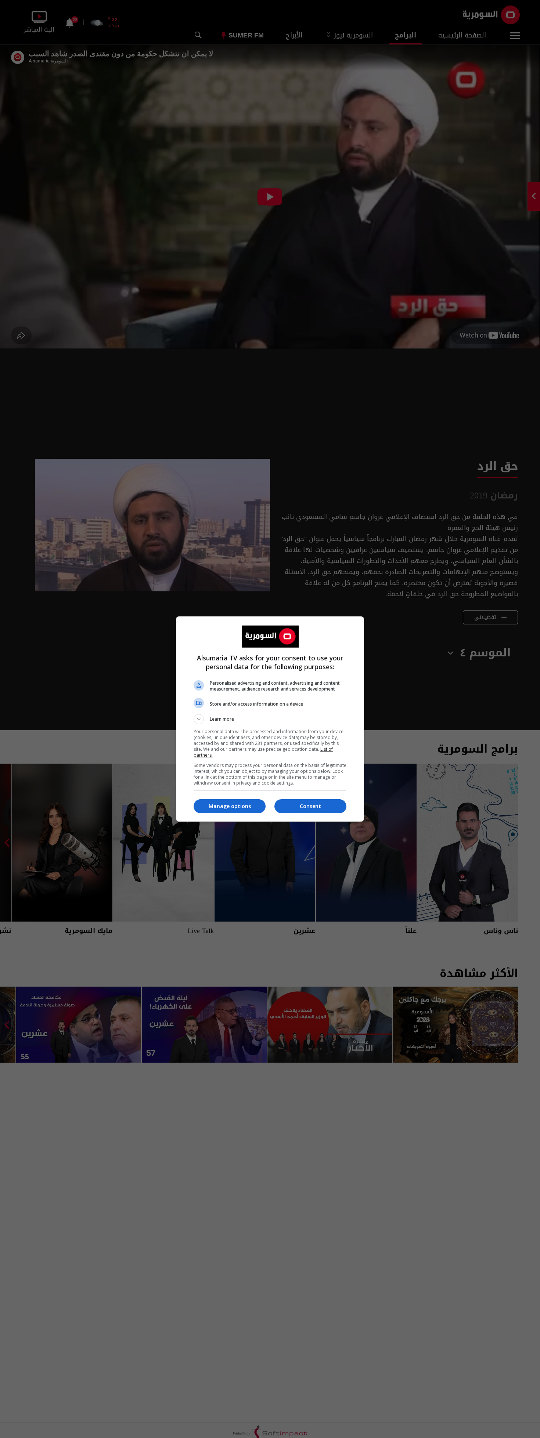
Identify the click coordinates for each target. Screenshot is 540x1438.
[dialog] (270, 719)
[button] (270, 719)
